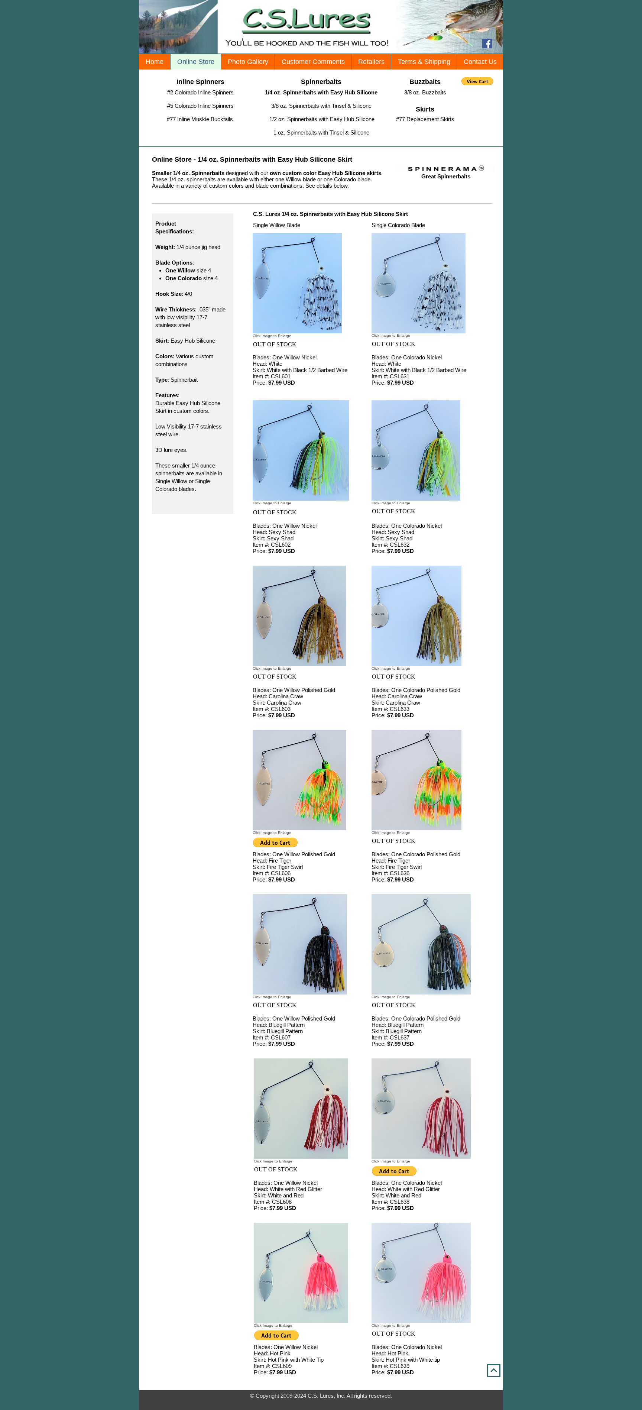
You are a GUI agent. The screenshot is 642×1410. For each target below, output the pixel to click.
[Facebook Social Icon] (487, 43)
